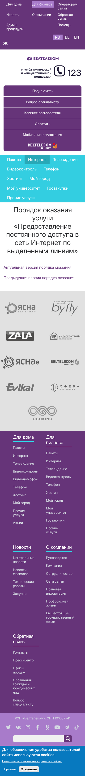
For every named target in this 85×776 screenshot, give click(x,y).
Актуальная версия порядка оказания (38, 267)
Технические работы (23, 584)
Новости (13, 15)
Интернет (20, 456)
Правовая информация (56, 591)
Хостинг (19, 495)
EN (76, 37)
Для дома (14, 4)
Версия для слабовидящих (5, 44)
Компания (54, 565)
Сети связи (55, 581)
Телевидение (23, 463)
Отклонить (29, 769)
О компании (41, 15)
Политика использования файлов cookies (32, 761)
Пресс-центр (23, 660)
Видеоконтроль (22, 169)
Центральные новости (23, 560)
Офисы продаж (19, 670)
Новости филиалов (21, 572)
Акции (18, 523)
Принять (10, 769)
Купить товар (42, 146)
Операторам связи (67, 6)
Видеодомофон (25, 479)
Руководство (56, 558)
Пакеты (19, 448)
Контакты (20, 652)
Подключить (42, 91)
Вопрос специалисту (42, 102)
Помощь (64, 25)
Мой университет (23, 188)
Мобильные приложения (42, 135)
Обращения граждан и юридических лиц (24, 686)
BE (67, 37)
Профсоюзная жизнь (57, 603)
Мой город (40, 178)
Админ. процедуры (15, 27)
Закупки (19, 594)
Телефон (20, 487)
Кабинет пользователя (42, 113)
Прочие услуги (21, 197)
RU (57, 37)
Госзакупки (57, 188)
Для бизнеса (42, 4)
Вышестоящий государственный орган (60, 617)
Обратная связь (65, 17)
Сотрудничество (59, 573)
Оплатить (42, 124)
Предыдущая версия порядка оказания (39, 277)
